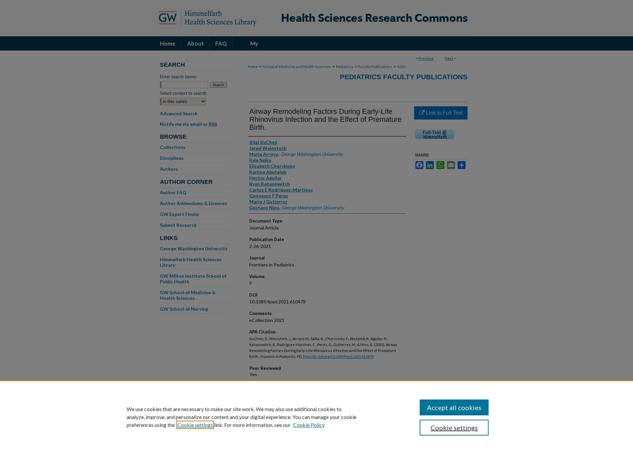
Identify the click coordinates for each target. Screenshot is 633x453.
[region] (316, 416)
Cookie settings (195, 425)
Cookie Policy (309, 425)
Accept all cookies (454, 407)
